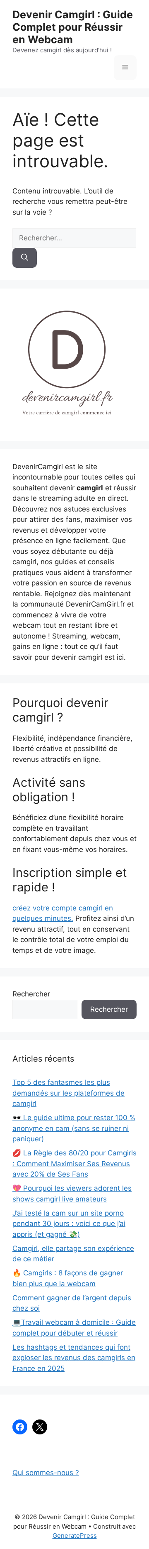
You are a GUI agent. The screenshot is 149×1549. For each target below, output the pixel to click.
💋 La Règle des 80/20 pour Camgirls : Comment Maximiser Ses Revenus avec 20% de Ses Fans (74, 1163)
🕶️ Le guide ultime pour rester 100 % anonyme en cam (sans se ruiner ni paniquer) (73, 1128)
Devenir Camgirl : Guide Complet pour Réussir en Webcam (72, 27)
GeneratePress (75, 1535)
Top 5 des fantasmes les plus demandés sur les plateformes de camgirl (68, 1093)
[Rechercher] (24, 258)
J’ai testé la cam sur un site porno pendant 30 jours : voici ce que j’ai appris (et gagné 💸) (68, 1223)
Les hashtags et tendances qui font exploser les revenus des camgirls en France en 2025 (73, 1358)
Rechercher (31, 994)
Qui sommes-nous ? (45, 1472)
